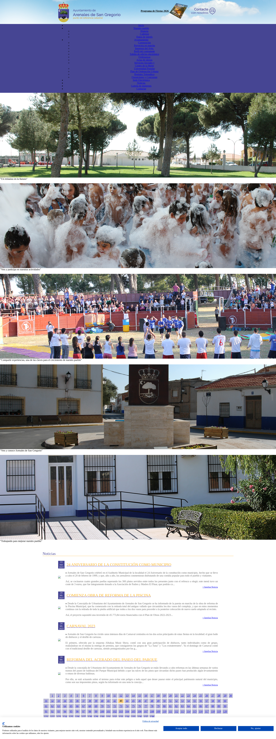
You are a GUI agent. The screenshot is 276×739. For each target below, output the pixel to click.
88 (212, 706)
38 (89, 700)
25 (200, 695)
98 (89, 711)
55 (194, 700)
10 (108, 695)
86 (200, 706)
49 (158, 700)
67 (83, 706)
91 (46, 711)
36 (77, 700)
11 (114, 695)
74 (127, 706)
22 (182, 695)
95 (71, 711)
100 (102, 711)
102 (115, 711)
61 (46, 706)
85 (194, 706)
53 (182, 700)
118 (213, 711)
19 (164, 695)
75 (133, 706)
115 (194, 711)
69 (96, 706)
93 (58, 711)
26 (206, 695)
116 (201, 711)
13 (127, 695)
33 (58, 700)
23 (188, 695)
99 (96, 711)
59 (219, 700)
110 (164, 711)
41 (108, 700)
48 (152, 700)
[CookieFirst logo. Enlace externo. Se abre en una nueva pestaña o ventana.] (3, 723)
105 (133, 711)
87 (206, 706)
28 (219, 695)
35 (71, 700)
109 (158, 711)
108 (152, 711)
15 (139, 695)
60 (225, 700)
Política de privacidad (150, 721)
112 (176, 711)
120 (225, 711)
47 (146, 700)
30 (230, 695)
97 (83, 711)
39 (96, 700)
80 (164, 706)
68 (89, 706)
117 (207, 711)
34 (65, 700)
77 (146, 706)
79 (158, 706)
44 (127, 700)
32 (52, 700)
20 (170, 695)
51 (170, 700)
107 (146, 711)
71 (108, 706)
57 (206, 700)
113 (182, 711)
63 (58, 706)
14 (133, 695)
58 (212, 700)
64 (65, 706)
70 (102, 706)
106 (140, 711)
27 (212, 695)
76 (139, 706)
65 (71, 706)
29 (225, 695)
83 (182, 706)
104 (127, 711)
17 (152, 695)
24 (194, 695)
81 (170, 706)
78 (152, 706)
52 (176, 700)
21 (176, 695)
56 (200, 700)
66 (77, 706)
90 (225, 706)
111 (170, 711)
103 (121, 711)
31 (46, 700)
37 (83, 700)
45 (133, 700)
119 (219, 711)
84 (188, 706)
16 (146, 695)
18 (158, 695)
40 (102, 700)
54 (188, 700)
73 (121, 706)
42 (114, 700)
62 (52, 706)
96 (77, 711)
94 (65, 711)
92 (52, 711)
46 (139, 700)
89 (219, 706)
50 (164, 700)
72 (114, 706)
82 (176, 706)
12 (121, 695)
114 (188, 711)
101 (108, 711)
